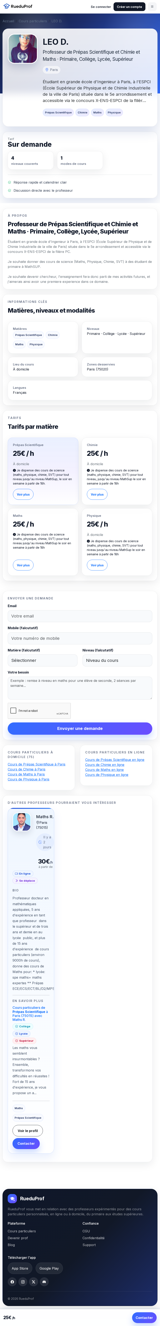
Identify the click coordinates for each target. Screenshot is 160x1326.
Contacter (26, 1143)
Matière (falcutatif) (24, 650)
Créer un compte (129, 7)
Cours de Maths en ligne (104, 770)
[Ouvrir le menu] (152, 6)
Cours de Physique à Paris (28, 779)
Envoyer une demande (80, 728)
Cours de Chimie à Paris (26, 769)
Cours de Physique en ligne (106, 775)
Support (89, 1245)
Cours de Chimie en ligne (104, 765)
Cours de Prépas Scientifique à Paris (36, 764)
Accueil (8, 21)
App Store (20, 1268)
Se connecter (101, 7)
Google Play (49, 1268)
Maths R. (45, 816)
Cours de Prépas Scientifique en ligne (114, 760)
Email (12, 606)
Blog (11, 1245)
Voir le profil (28, 1131)
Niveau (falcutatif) (97, 650)
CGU (86, 1231)
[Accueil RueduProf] (19, 6)
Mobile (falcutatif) (23, 628)
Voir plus (23, 494)
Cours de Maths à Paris (26, 774)
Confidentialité (93, 1238)
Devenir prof (18, 1238)
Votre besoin (18, 672)
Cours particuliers (33, 21)
